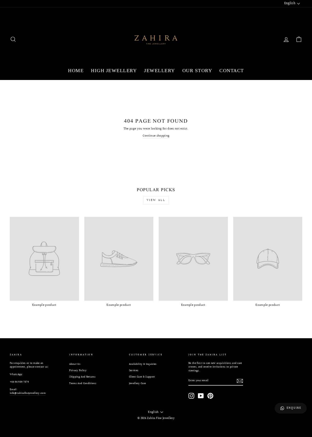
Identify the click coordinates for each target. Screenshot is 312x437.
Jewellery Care (137, 383)
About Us (74, 364)
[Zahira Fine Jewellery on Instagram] (191, 396)
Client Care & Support (142, 377)
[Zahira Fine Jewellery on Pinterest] (210, 396)
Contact (231, 70)
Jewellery (159, 70)
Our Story (197, 70)
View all (156, 200)
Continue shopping (156, 136)
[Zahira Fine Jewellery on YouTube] (201, 396)
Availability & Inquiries (143, 364)
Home (76, 70)
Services (134, 370)
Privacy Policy (78, 370)
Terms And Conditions (82, 383)
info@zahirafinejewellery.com (28, 393)
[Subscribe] (240, 381)
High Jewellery (114, 70)
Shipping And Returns (82, 377)
